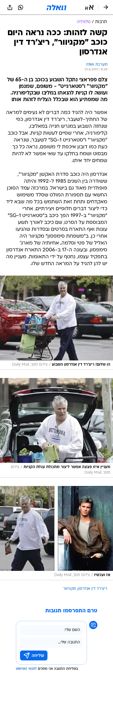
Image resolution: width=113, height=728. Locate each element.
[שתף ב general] (10, 7)
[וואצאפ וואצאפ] (20, 7)
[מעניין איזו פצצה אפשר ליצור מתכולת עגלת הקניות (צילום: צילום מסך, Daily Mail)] (56, 428)
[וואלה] (56, 7)
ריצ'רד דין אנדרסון (92, 589)
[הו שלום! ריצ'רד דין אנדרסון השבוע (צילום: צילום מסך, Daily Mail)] (56, 323)
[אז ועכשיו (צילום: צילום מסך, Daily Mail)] (56, 533)
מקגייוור (69, 589)
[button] (89, 7)
